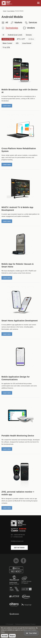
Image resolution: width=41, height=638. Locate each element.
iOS (17, 43)
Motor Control (7, 43)
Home (4, 11)
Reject (12, 635)
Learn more (7, 105)
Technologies (11, 28)
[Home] (7, 3)
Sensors (29, 35)
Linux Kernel (26, 43)
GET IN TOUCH (19, 547)
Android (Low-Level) (15, 35)
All (6, 22)
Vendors (31, 28)
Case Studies (10, 11)
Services (33, 22)
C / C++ (31, 39)
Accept (4, 635)
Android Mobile (8, 39)
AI (3, 35)
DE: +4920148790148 (18, 535)
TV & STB (6, 47)
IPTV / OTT (21, 39)
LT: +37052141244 (17, 537)
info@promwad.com (17, 541)
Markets (18, 22)
